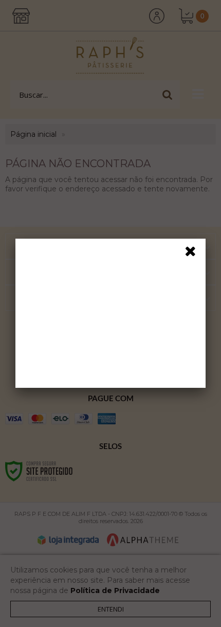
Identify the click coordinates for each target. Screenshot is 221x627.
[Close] (194, 253)
